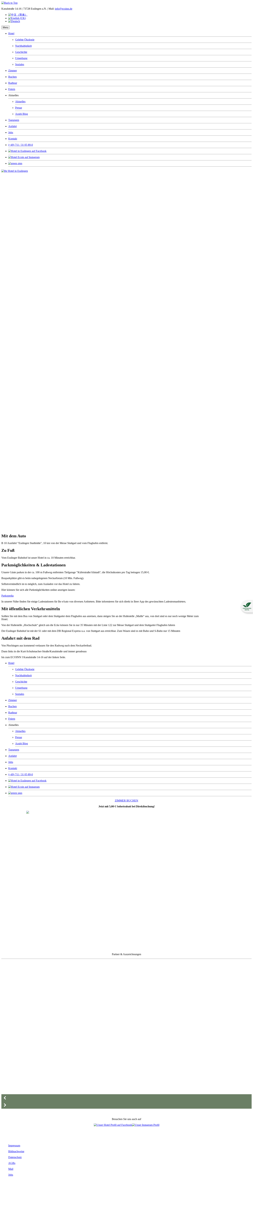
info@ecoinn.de (63, 8)
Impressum (14, 1145)
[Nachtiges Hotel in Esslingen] (14, 170)
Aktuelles (20, 101)
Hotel (11, 33)
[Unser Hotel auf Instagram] (145, 1124)
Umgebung (21, 58)
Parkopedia (7, 595)
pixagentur (32, 1204)
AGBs (11, 1163)
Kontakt (12, 138)
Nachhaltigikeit (23, 45)
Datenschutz (15, 1157)
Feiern (11, 89)
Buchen (12, 76)
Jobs (10, 132)
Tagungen (13, 120)
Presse (18, 107)
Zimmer (12, 70)
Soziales (19, 64)
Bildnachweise (16, 1151)
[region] (101, 352)
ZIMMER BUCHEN (126, 800)
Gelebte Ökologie (24, 39)
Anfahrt (12, 126)
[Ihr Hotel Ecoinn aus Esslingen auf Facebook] (113, 1124)
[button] (126, 1097)
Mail (10, 1168)
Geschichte (21, 52)
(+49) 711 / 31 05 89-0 (20, 144)
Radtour (12, 82)
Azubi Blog (21, 113)
